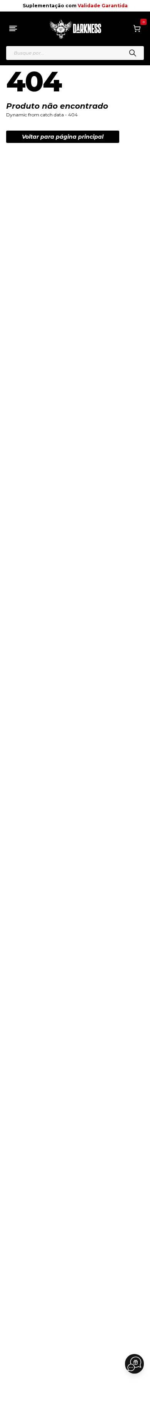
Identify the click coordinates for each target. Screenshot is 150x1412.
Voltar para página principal (62, 136)
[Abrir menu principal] (13, 28)
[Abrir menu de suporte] (134, 1364)
